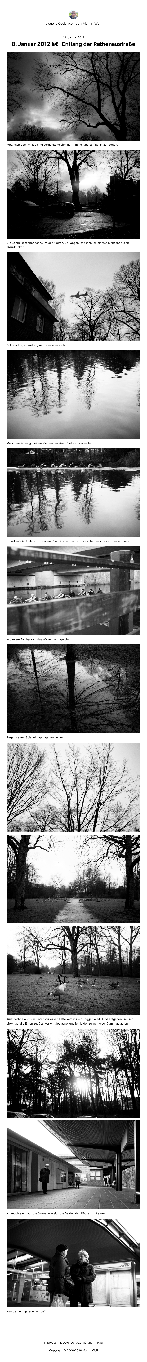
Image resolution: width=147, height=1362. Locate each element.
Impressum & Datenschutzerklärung (68, 1342)
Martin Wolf (92, 23)
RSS (100, 1342)
